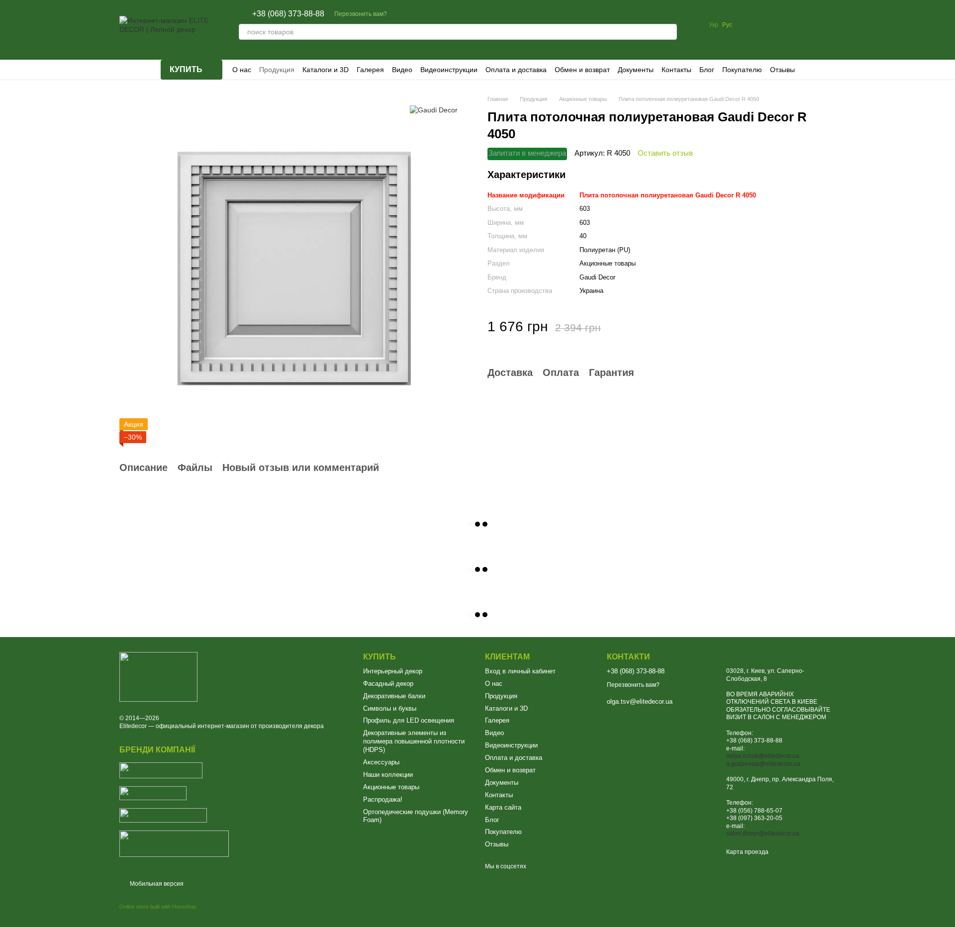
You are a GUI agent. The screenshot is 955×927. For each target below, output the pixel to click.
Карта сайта (503, 807)
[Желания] (776, 25)
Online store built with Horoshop (157, 907)
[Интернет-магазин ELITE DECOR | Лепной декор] (158, 676)
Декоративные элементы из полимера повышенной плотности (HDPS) (414, 741)
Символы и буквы (389, 708)
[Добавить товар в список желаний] (828, 326)
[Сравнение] (750, 25)
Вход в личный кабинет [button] (520, 671)
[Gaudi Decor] (433, 109)
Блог (706, 70)
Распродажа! (382, 799)
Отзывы (782, 70)
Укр (713, 25)
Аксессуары (381, 762)
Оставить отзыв (665, 152)
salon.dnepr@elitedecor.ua (762, 833)
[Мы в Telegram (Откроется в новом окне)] (425, 14)
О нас (241, 70)
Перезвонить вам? (360, 13)
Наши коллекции (388, 774)
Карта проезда (747, 851)
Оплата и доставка (516, 70)
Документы (636, 70)
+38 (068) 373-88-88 (288, 14)
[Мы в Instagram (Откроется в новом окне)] (413, 14)
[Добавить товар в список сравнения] (803, 326)
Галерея (370, 70)
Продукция (276, 70)
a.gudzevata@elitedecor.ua (763, 763)
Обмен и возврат (582, 70)
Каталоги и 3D (325, 70)
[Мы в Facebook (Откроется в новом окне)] (401, 14)
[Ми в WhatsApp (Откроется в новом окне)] (437, 14)
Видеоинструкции (449, 70)
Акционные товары (391, 787)
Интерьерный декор (392, 671)
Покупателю (742, 70)
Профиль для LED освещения (408, 720)
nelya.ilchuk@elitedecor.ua (762, 755)
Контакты (676, 70)
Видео (402, 70)
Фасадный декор (388, 683)
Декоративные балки (394, 696)
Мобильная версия (156, 883)
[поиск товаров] (669, 32)
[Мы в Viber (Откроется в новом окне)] (449, 14)
